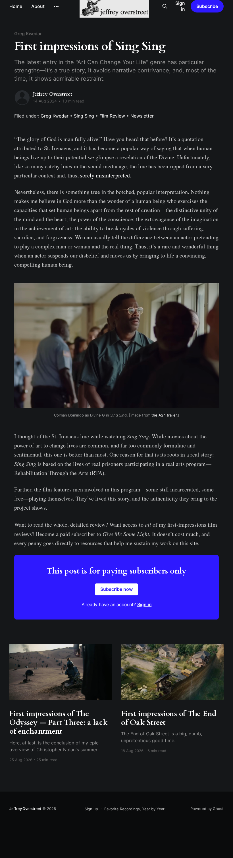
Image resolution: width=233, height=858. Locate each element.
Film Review (112, 116)
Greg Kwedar (28, 33)
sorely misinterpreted (105, 175)
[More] (56, 6)
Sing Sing (84, 116)
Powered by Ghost (207, 808)
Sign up (91, 809)
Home (15, 6)
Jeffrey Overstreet (52, 94)
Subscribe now (116, 589)
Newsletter (142, 116)
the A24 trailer (164, 415)
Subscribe (207, 6)
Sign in (180, 6)
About (38, 6)
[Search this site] (165, 6)
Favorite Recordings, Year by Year (134, 809)
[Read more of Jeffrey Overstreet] (22, 98)
